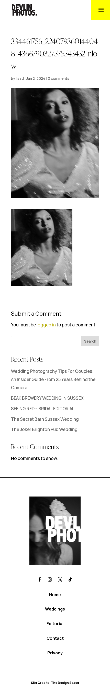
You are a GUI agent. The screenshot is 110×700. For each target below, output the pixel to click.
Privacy (55, 653)
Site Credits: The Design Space (55, 683)
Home (55, 594)
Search (90, 341)
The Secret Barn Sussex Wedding (45, 419)
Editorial (55, 623)
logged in (46, 325)
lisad (20, 78)
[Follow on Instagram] (50, 579)
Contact (55, 638)
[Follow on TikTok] (70, 579)
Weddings (55, 609)
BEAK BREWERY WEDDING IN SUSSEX (47, 398)
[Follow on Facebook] (40, 579)
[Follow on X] (60, 579)
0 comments (58, 78)
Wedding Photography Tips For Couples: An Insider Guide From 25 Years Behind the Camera (53, 379)
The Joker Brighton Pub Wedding (44, 429)
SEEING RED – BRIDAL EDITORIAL (42, 409)
